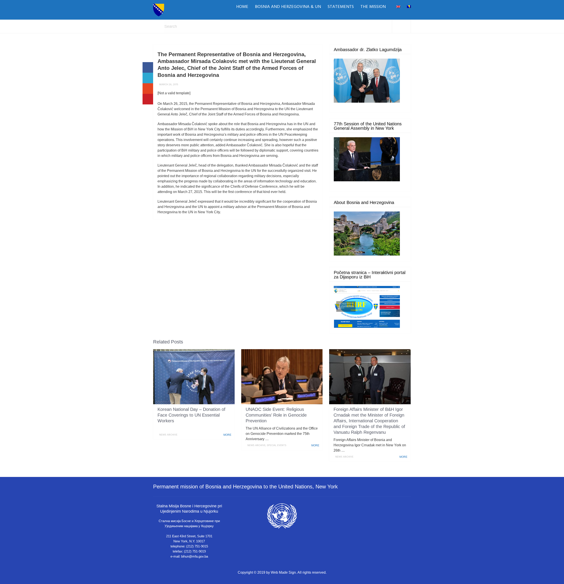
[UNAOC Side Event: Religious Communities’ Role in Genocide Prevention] (282, 376)
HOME (242, 6)
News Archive (168, 435)
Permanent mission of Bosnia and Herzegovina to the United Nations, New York (245, 486)
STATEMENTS (341, 6)
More (227, 434)
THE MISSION (373, 6)
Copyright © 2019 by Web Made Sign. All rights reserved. (282, 572)
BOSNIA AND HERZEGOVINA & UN (288, 6)
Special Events (276, 445)
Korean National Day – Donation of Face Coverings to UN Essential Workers (191, 415)
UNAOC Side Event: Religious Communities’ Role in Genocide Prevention (276, 415)
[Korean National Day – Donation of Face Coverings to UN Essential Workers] (194, 376)
